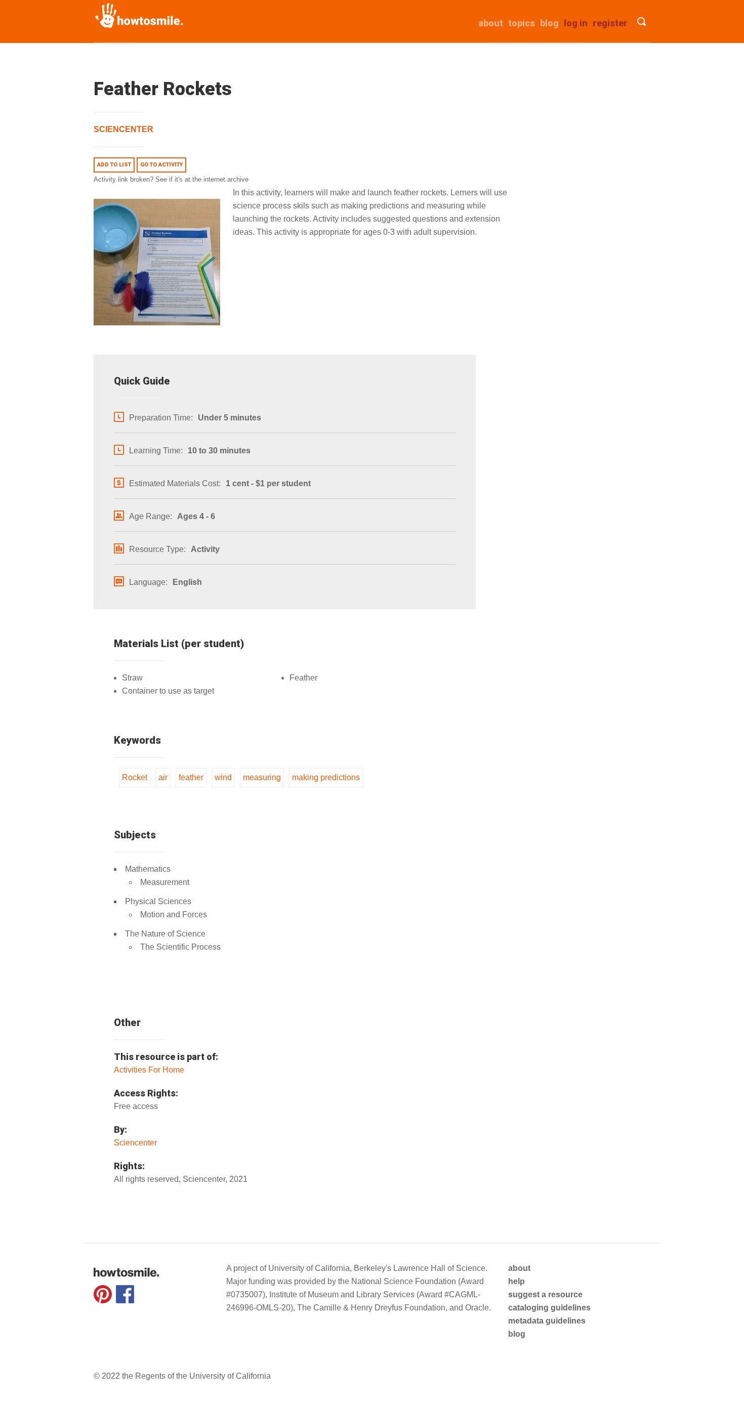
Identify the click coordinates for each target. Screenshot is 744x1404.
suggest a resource (545, 1294)
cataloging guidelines (549, 1307)
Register (610, 23)
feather (191, 777)
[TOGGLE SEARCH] (641, 21)
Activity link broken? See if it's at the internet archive (171, 179)
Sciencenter (123, 129)
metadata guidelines (547, 1320)
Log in (576, 23)
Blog (549, 23)
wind (223, 777)
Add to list (114, 164)
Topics (521, 23)
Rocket (134, 777)
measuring (262, 777)
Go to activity (161, 164)
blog (516, 1334)
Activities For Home (149, 1070)
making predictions (326, 777)
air (163, 777)
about (490, 23)
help (516, 1281)
